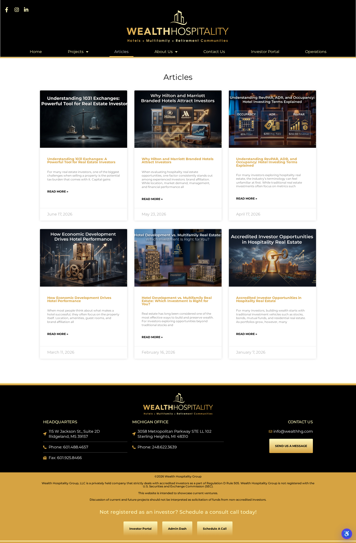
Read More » (57, 191)
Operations (315, 51)
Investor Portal (265, 51)
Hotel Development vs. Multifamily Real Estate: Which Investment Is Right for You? (177, 301)
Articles (121, 51)
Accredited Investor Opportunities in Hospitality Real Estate (269, 299)
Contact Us (214, 51)
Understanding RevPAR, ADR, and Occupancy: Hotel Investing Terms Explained (266, 162)
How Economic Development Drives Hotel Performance (79, 299)
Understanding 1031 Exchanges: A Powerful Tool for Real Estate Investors (81, 160)
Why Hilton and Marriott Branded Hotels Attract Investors (177, 160)
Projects (76, 51)
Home (36, 51)
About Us (164, 51)
